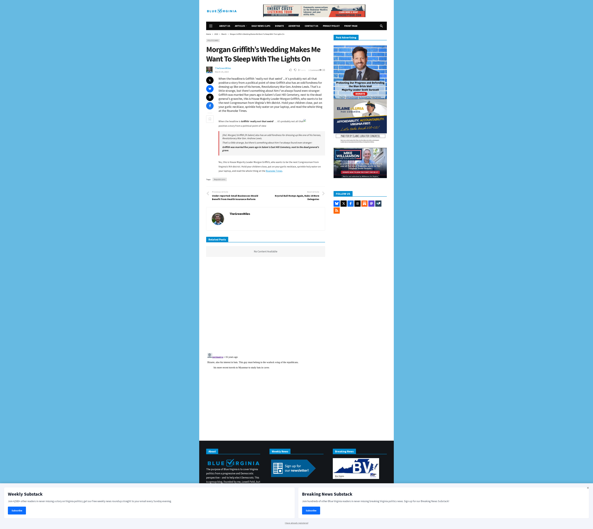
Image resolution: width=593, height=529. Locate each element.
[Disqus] (265, 305)
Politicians (213, 40)
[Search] (381, 26)
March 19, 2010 (222, 71)
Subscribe (17, 510)
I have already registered (296, 523)
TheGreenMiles (223, 68)
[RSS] (337, 210)
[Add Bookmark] (210, 119)
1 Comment (314, 70)
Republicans (219, 179)
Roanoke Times (274, 170)
